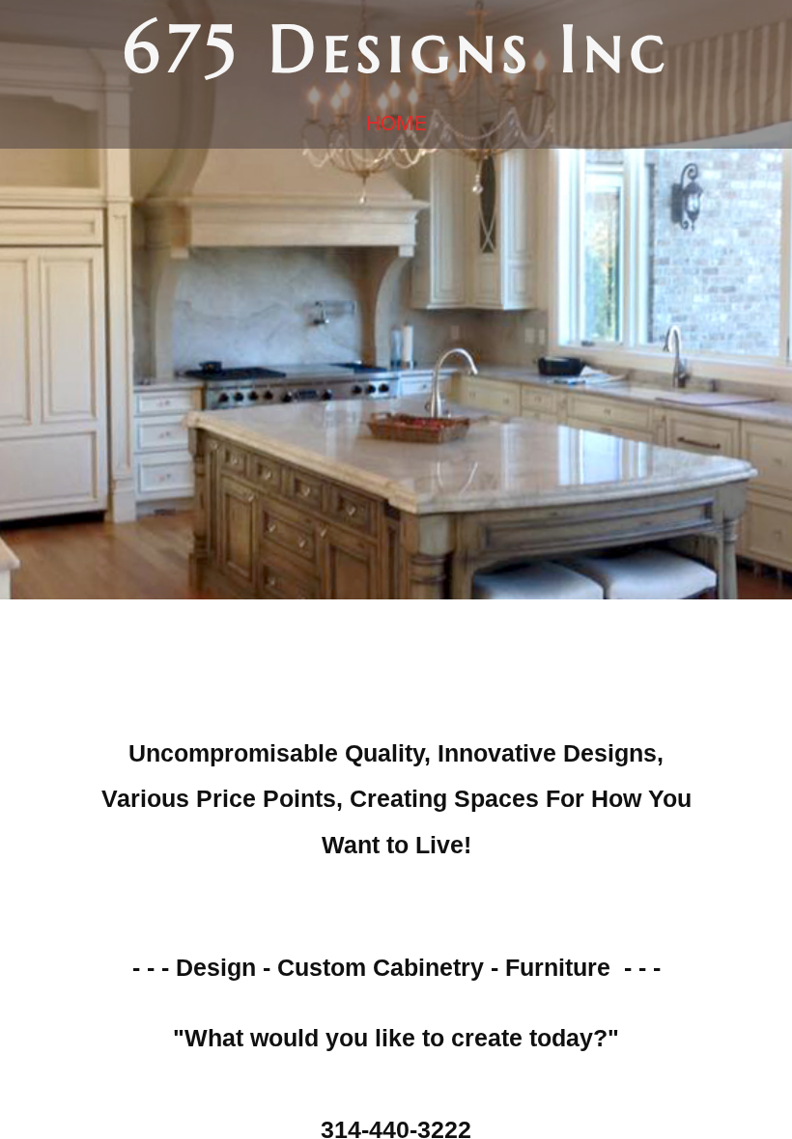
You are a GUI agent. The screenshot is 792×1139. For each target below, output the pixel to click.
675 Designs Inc (396, 48)
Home (396, 122)
